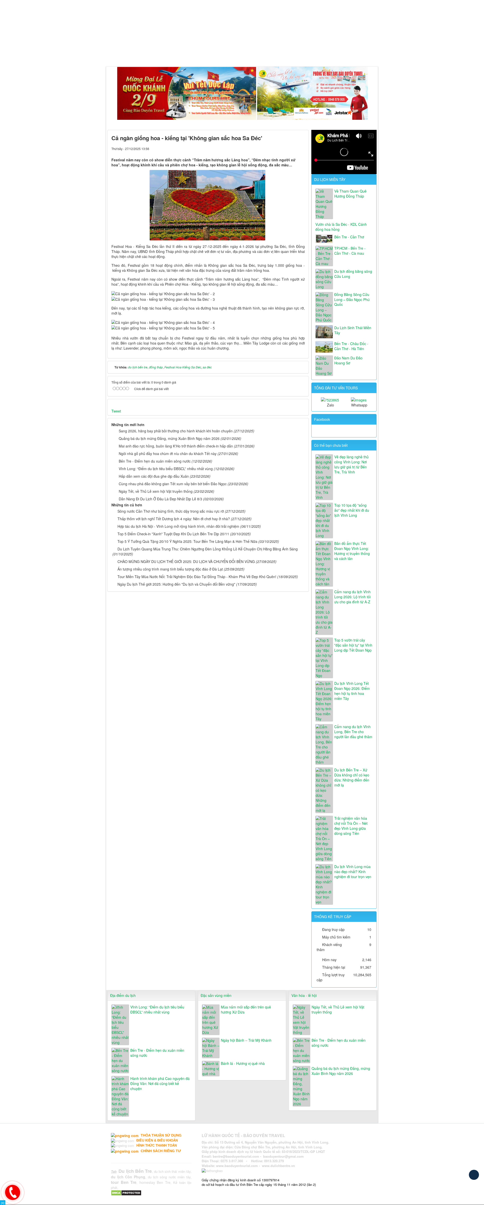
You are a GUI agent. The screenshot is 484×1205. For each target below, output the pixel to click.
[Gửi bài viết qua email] (283, 148)
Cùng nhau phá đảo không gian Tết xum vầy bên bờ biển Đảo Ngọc (173, 483)
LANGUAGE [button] (306, 53)
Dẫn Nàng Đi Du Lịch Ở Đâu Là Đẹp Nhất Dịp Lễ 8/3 (160, 498)
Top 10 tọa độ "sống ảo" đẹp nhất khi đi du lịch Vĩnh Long (351, 510)
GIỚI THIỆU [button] (133, 53)
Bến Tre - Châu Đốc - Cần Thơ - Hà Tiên (351, 346)
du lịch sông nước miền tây (169, 1177)
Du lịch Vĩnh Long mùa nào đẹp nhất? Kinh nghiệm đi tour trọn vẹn (352, 871)
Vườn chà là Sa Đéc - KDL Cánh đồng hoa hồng (341, 227)
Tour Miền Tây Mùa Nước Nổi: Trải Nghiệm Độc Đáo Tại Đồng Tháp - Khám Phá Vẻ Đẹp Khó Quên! (196, 576)
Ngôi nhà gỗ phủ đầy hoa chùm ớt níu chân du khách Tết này (168, 453)
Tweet (116, 410)
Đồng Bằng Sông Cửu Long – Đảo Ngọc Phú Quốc (352, 299)
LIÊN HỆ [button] (281, 53)
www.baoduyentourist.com (237, 1165)
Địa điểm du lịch (123, 995)
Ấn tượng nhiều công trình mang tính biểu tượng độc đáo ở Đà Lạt (170, 569)
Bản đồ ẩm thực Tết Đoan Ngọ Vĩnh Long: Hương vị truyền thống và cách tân (352, 551)
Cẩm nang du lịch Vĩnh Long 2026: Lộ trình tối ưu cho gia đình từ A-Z (352, 596)
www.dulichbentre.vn (278, 1165)
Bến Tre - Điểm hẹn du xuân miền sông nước (155, 461)
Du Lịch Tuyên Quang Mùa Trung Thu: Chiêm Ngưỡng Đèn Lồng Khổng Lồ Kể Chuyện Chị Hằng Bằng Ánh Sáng (207, 548)
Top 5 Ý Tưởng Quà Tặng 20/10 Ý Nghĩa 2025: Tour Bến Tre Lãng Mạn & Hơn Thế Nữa (187, 541)
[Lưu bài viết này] (301, 148)
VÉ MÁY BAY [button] (228, 53)
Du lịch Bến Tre (135, 1171)
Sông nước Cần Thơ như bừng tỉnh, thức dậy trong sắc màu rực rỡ (170, 511)
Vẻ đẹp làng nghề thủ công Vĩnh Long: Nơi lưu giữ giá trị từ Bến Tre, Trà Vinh (351, 464)
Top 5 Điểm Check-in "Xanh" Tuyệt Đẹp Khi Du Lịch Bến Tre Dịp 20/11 (173, 533)
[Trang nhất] (112, 54)
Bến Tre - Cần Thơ (349, 236)
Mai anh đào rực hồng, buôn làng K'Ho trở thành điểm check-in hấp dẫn (176, 445)
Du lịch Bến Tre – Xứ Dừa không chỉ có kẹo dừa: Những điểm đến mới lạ (351, 777)
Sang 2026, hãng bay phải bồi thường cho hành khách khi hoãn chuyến (176, 430)
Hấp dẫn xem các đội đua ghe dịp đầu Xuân (154, 476)
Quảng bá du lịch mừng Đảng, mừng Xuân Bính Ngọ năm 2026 (169, 438)
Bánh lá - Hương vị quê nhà (243, 1063)
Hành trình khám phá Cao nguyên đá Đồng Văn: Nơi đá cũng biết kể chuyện (160, 1083)
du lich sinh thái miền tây (172, 1171)
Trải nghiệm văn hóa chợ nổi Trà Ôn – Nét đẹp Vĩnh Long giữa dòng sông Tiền (351, 826)
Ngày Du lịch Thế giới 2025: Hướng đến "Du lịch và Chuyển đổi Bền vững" (176, 584)
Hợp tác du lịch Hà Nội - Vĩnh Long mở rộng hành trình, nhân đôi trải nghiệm (178, 526)
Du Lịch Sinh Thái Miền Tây (352, 330)
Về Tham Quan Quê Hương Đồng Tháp (350, 194)
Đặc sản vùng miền (216, 995)
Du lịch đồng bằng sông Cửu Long (353, 274)
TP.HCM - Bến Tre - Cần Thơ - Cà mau (350, 251)
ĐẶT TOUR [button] (257, 53)
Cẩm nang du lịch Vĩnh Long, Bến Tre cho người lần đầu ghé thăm (353, 731)
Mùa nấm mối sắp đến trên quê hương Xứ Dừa (246, 1009)
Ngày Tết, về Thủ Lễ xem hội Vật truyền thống (156, 491)
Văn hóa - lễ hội (304, 995)
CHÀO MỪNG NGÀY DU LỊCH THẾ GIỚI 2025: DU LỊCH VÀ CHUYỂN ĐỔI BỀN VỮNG (186, 561)
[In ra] (292, 148)
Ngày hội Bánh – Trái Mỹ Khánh (246, 1040)
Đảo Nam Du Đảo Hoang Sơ (348, 360)
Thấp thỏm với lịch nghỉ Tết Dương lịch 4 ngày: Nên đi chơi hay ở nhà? (173, 518)
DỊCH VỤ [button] (199, 53)
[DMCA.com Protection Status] (127, 1192)
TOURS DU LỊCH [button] (167, 53)
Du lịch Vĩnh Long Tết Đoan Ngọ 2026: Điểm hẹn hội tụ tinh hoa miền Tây (352, 691)
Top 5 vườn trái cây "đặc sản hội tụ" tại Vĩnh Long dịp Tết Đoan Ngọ (353, 645)
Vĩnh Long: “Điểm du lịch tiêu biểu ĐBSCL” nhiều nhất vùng (166, 468)
